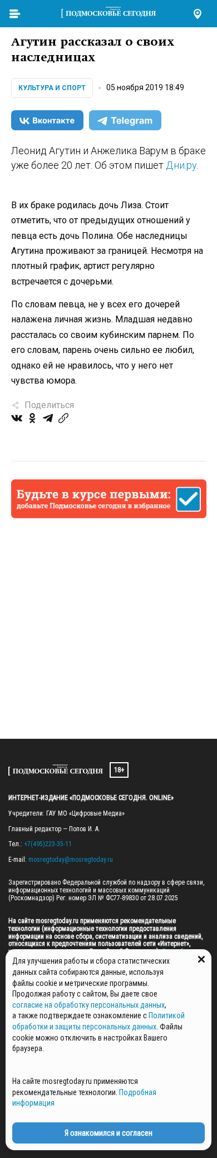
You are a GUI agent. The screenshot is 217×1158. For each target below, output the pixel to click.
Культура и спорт (52, 88)
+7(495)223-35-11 (48, 844)
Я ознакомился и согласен (108, 1132)
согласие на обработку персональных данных (88, 1004)
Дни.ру (181, 165)
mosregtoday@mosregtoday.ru (70, 859)
